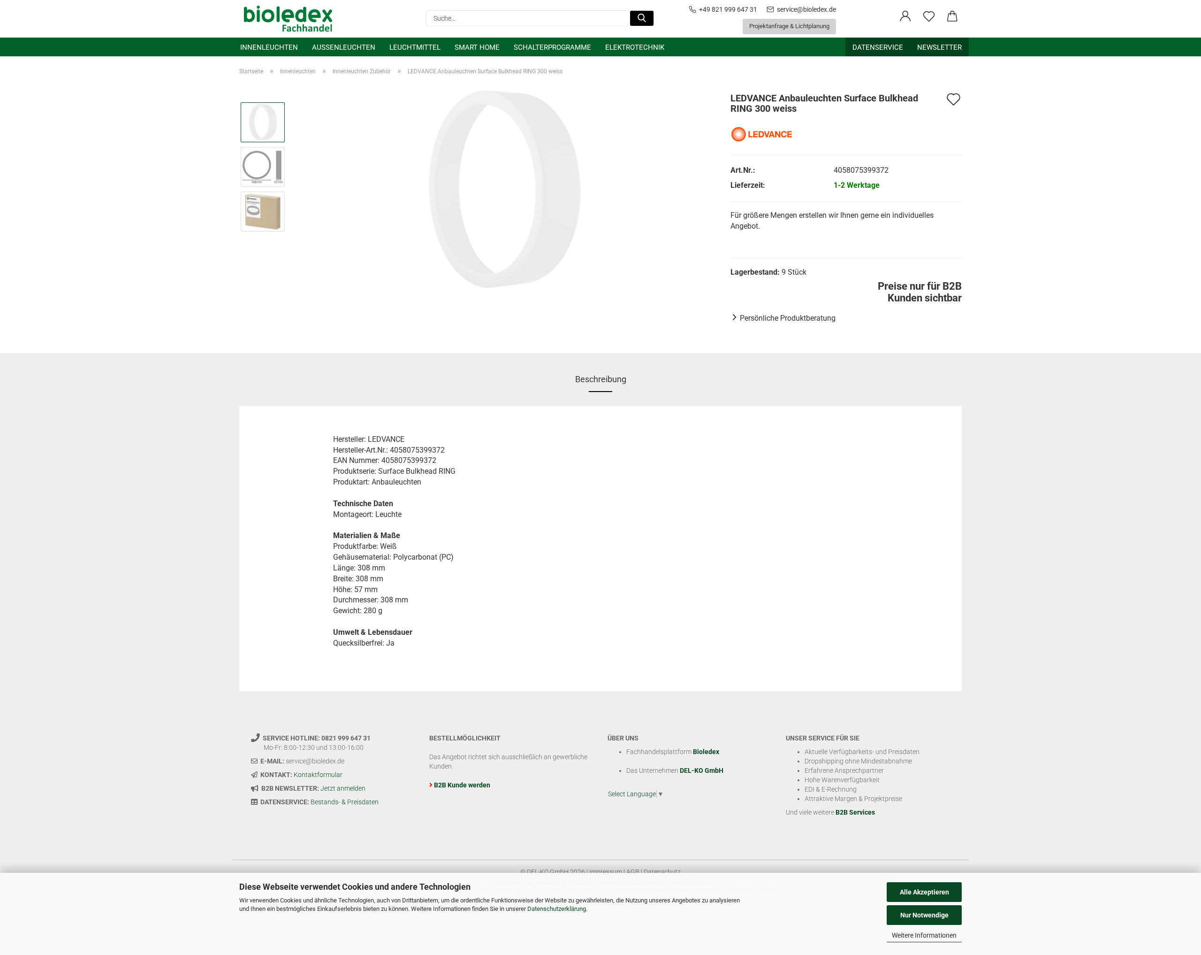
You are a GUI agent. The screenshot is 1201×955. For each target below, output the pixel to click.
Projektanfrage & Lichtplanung (789, 26)
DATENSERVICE (877, 47)
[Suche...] (642, 18)
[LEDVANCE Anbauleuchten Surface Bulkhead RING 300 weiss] (504, 188)
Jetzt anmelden (342, 788)
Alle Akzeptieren (924, 892)
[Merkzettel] (929, 16)
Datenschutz (662, 872)
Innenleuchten (269, 47)
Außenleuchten (343, 47)
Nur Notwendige (924, 915)
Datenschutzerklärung (556, 908)
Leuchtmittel (415, 47)
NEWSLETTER (939, 47)
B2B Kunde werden (462, 785)
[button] (905, 16)
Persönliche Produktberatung (788, 318)
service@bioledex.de (806, 9)
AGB (632, 872)
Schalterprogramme (552, 47)
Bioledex (706, 751)
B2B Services (855, 812)
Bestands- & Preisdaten (345, 802)
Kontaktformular (318, 774)
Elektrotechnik (634, 47)
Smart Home (477, 47)
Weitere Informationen (924, 935)
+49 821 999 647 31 (728, 9)
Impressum (605, 872)
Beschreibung (600, 379)
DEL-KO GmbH (701, 770)
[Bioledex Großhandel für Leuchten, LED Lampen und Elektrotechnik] (291, 19)
